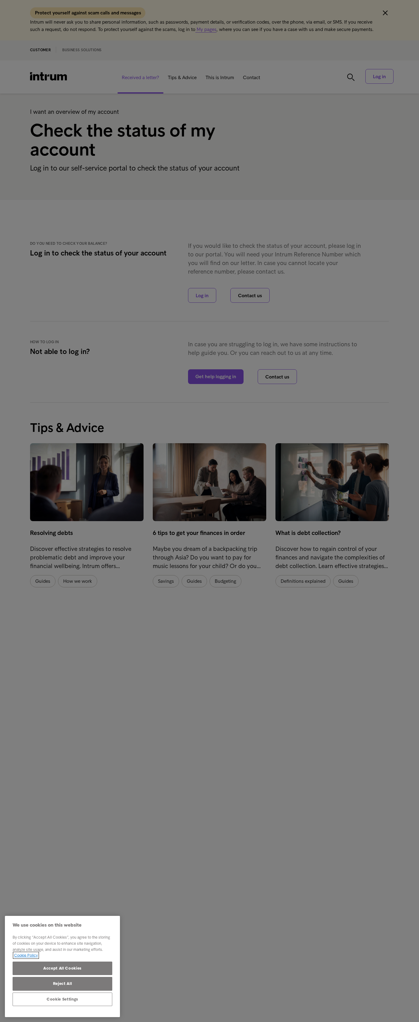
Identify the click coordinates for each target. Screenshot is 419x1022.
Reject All (62, 983)
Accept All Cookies (62, 968)
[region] (62, 966)
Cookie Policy (26, 955)
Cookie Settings (62, 999)
